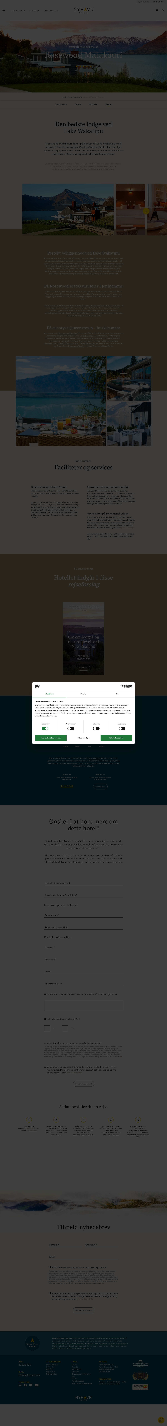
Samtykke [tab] (49, 694)
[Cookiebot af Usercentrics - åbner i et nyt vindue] (122, 686)
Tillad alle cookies (116, 738)
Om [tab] (117, 694)
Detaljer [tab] (83, 694)
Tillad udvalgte (83, 738)
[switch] (70, 728)
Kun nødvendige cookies (51, 738)
